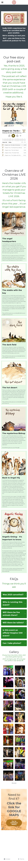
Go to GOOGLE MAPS (14, 822)
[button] (14, 595)
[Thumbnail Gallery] (8, 670)
